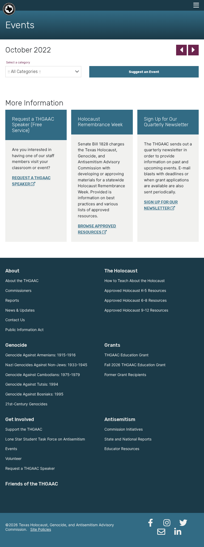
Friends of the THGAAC (31, 484)
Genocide (16, 345)
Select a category (18, 62)
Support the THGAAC (23, 429)
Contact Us (15, 319)
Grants (112, 345)
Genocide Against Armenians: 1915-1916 (40, 355)
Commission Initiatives (123, 429)
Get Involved (19, 419)
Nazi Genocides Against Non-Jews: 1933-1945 (46, 364)
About (12, 271)
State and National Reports (127, 439)
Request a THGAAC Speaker (30, 468)
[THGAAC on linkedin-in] (177, 531)
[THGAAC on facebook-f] (150, 522)
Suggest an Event (144, 72)
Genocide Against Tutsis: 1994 (31, 384)
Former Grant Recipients (125, 374)
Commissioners (18, 290)
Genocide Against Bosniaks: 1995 (34, 394)
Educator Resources (121, 448)
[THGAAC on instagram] (166, 522)
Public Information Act (24, 329)
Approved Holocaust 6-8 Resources (135, 300)
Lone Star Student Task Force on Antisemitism (45, 439)
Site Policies (40, 529)
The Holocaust (121, 271)
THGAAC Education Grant (126, 355)
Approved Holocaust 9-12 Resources (136, 310)
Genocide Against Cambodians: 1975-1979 (42, 374)
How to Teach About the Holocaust (134, 280)
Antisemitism (119, 419)
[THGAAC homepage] (9, 9)
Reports (12, 300)
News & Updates (20, 310)
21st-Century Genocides (26, 404)
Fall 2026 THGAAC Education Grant (134, 364)
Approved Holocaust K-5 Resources (135, 290)
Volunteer (13, 458)
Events (11, 448)
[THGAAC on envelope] (161, 531)
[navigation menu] (196, 5)
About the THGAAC (22, 280)
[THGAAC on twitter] (183, 522)
